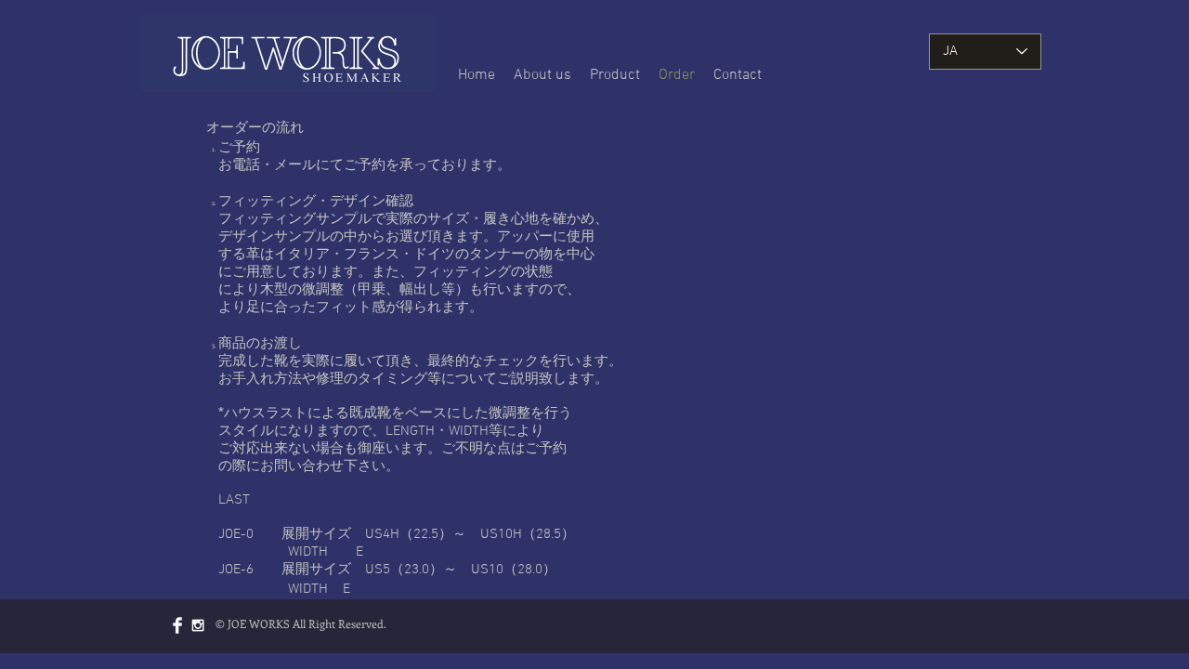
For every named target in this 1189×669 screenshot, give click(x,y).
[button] (615, 75)
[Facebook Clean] (177, 625)
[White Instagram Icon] (197, 625)
